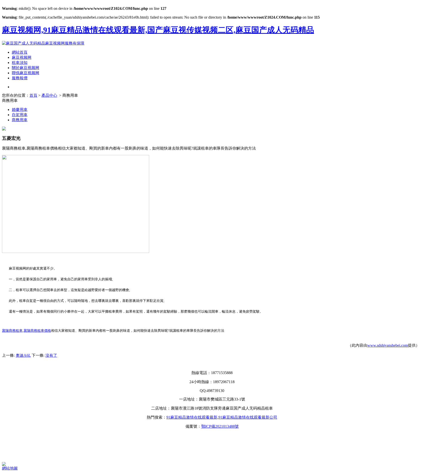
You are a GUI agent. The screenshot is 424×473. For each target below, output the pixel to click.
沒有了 (51, 355)
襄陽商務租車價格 (37, 330)
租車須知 (19, 62)
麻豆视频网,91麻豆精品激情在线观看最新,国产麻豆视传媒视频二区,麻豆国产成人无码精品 (158, 29)
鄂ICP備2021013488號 (220, 426)
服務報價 (19, 78)
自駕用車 (19, 115)
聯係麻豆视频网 (25, 73)
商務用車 (19, 120)
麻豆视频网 (21, 57)
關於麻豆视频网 (25, 68)
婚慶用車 (19, 109)
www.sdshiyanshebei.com (387, 345)
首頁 (33, 95)
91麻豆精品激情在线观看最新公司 (247, 417)
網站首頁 (19, 52)
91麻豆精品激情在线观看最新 (191, 417)
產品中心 (49, 95)
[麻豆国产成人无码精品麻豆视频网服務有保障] (43, 43)
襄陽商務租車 (12, 330)
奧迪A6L (23, 355)
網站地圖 (10, 468)
